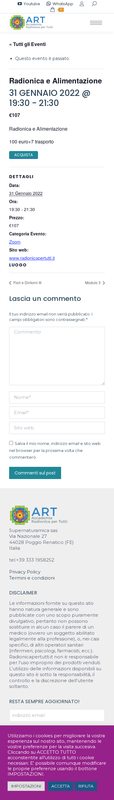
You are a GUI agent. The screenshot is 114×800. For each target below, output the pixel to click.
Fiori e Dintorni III (26, 282)
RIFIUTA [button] (85, 786)
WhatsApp (63, 4)
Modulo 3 (93, 282)
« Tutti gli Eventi (27, 44)
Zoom (15, 241)
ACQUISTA (23, 154)
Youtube (32, 4)
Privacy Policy (24, 572)
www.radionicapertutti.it (32, 258)
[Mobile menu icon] (96, 22)
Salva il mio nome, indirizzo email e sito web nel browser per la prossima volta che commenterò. (55, 450)
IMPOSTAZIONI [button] (26, 786)
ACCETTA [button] (60, 786)
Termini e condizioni (32, 578)
